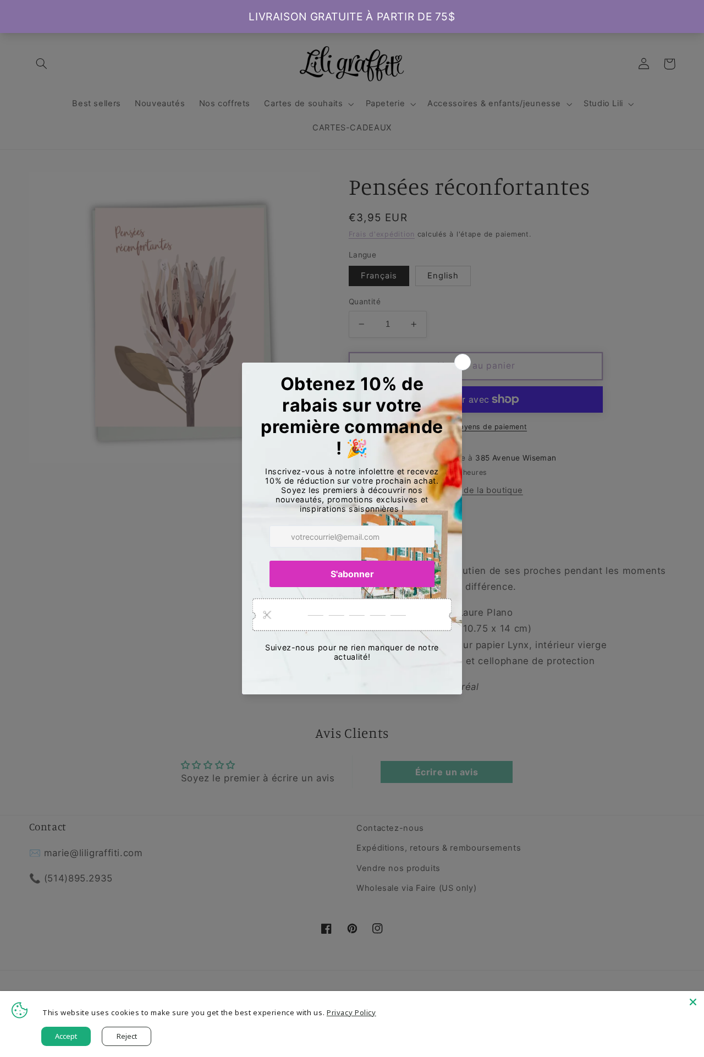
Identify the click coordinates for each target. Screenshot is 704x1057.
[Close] (693, 1001)
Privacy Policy (351, 1012)
